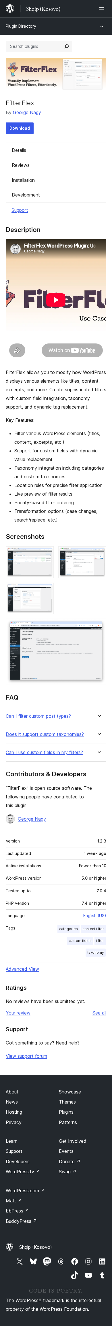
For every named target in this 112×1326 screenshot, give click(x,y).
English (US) (94, 915)
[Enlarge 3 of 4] (46, 590)
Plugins (66, 1112)
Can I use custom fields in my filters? (44, 752)
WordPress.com (25, 1190)
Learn (12, 1141)
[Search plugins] (66, 46)
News (12, 1102)
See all (99, 1013)
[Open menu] (103, 8)
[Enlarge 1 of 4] (46, 554)
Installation (23, 180)
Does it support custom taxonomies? (45, 734)
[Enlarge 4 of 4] (98, 626)
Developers (18, 1161)
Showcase (70, 1092)
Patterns (68, 1122)
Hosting (14, 1112)
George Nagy (27, 112)
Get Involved (72, 1141)
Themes (67, 1102)
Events (66, 1151)
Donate (69, 1161)
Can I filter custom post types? (38, 716)
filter (100, 940)
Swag (67, 1171)
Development (26, 195)
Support (19, 210)
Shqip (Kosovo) (35, 1247)
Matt (14, 1201)
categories (68, 929)
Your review (18, 1013)
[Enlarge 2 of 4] (98, 554)
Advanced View (22, 969)
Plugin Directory (21, 26)
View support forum (26, 1056)
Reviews (21, 165)
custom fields (80, 940)
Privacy (14, 1122)
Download (19, 128)
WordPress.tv (23, 1171)
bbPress (17, 1211)
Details (19, 150)
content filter (93, 929)
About (12, 1092)
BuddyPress (21, 1221)
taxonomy (95, 952)
